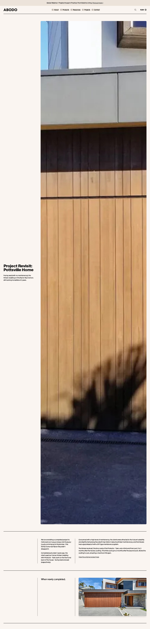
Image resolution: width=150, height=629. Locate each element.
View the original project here (89, 557)
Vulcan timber (56, 542)
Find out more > (97, 3)
